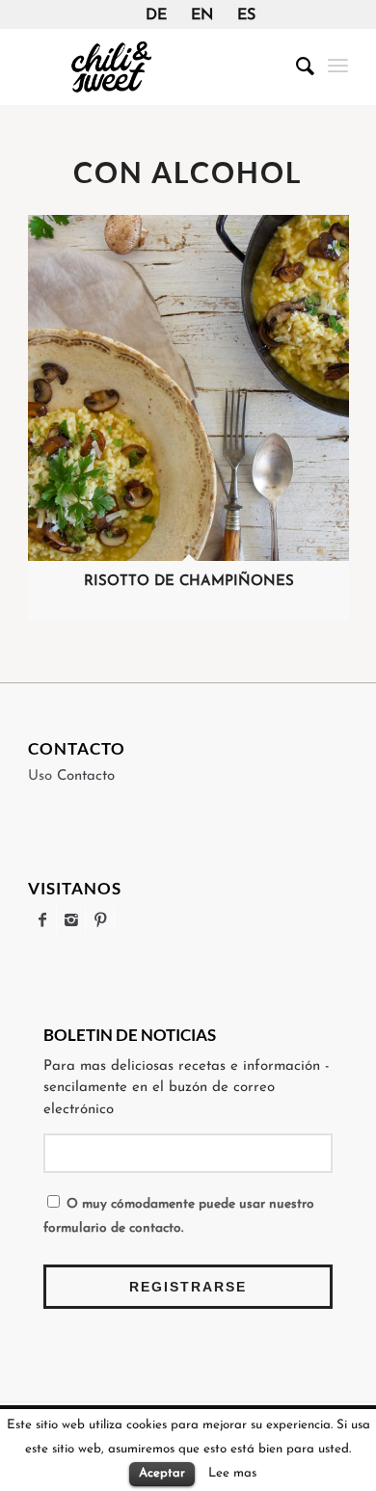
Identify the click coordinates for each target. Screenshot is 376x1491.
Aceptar (162, 1473)
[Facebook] (42, 919)
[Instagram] (71, 919)
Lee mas (232, 1473)
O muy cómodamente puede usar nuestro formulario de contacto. (178, 1216)
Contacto (86, 776)
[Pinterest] (100, 919)
